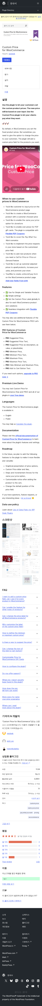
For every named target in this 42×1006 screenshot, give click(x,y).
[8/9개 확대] (37, 561)
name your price (33, 808)
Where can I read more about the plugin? (11, 707)
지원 (6, 92)
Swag (25, 946)
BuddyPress (8, 965)
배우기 (5, 934)
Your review (7, 862)
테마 (24, 919)
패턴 (24, 926)
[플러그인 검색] (26, 25)
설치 (6, 80)
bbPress (6, 961)
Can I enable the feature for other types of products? (13, 608)
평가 (6, 74)
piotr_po (10, 741)
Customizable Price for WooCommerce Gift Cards (13, 658)
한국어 (10, 975)
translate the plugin (24, 424)
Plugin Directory (8, 10)
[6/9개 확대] (37, 537)
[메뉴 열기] (38, 3)
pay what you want (26, 812)
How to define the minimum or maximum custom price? (13, 634)
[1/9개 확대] (17, 526)
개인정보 (5, 926)
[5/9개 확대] (37, 526)
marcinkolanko (13, 749)
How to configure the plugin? (14, 666)
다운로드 (7, 60)
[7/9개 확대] (37, 553)
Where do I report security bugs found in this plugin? (13, 681)
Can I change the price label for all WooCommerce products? (15, 617)
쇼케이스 (25, 915)
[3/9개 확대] (17, 558)
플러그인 (25, 923)
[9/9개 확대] (37, 578)
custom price (34, 803)
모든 (38, 862)
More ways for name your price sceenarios (11, 698)
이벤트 (25, 938)
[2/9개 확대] (17, 542)
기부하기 (27, 942)
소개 (4, 915)
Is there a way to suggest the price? (17, 642)
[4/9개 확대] (17, 567)
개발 (6, 86)
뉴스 (4, 919)
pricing (36, 812)
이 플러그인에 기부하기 (11, 901)
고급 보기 (6, 823)
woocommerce (34, 817)
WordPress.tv (9, 946)
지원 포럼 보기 (8, 884)
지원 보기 (25, 763)
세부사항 (8, 68)
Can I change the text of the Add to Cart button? (12, 650)
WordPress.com (9, 953)
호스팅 (5, 923)
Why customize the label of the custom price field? (12, 625)
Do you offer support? (11, 673)
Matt (5, 957)
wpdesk (12, 54)
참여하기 (25, 934)
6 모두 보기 (36, 798)
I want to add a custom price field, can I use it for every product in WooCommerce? (14, 599)
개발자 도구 (7, 942)
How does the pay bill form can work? (10, 689)
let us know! (26, 498)
